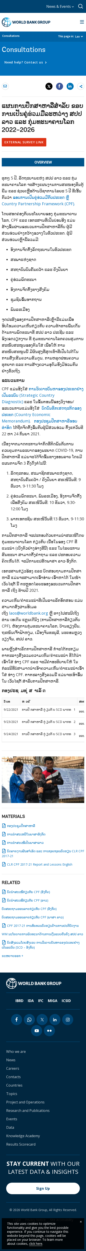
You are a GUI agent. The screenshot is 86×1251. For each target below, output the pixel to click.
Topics (11, 1093)
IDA (31, 1000)
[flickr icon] (49, 1030)
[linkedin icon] (54, 1019)
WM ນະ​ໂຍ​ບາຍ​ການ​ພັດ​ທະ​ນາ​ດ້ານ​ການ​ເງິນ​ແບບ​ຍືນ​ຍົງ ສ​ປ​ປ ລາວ (42, 934)
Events (11, 1119)
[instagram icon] (67, 1019)
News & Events (59, 6)
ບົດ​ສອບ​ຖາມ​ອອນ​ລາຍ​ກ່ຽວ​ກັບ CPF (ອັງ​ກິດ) (29, 909)
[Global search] (80, 6)
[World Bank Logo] (26, 22)
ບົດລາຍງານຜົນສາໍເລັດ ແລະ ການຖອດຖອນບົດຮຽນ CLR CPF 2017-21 (43, 853)
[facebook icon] (16, 1019)
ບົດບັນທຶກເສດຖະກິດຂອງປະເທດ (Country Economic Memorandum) (42, 414)
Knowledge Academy (23, 1135)
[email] (5, 86)
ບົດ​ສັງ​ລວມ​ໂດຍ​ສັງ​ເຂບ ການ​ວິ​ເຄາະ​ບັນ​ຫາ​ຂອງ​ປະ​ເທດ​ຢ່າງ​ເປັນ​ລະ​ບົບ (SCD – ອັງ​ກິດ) (41, 944)
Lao (77, 36)
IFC (40, 1000)
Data (10, 1127)
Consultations (11, 36)
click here (35, 1243)
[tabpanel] (43, 460)
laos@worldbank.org (28, 613)
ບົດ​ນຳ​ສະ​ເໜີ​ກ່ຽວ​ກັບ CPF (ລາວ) (27, 900)
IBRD (19, 1000)
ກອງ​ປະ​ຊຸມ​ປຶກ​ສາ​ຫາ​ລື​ (21, 826)
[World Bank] (33, 983)
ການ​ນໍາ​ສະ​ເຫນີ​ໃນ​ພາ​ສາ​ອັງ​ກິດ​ (26, 834)
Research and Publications (28, 1110)
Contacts (13, 1076)
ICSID (66, 1000)
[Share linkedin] (70, 86)
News (10, 1060)
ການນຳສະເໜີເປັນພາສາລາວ (25, 843)
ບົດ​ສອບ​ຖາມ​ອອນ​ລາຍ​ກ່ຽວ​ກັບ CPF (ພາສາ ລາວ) (33, 917)
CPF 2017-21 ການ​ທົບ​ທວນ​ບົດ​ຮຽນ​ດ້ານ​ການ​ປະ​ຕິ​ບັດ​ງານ (43, 925)
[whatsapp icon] (29, 1019)
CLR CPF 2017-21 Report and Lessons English (39, 864)
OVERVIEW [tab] (43, 162)
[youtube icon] (36, 1030)
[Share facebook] (59, 86)
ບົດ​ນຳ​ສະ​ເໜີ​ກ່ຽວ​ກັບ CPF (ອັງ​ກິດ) (28, 892)
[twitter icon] (42, 1019)
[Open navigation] (82, 22)
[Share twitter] (49, 86)
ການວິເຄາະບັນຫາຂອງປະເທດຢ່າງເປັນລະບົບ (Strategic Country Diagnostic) (43, 395)
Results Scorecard (21, 1144)
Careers (12, 1068)
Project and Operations (25, 1102)
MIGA (52, 1000)
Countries (14, 1085)
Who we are (16, 1051)
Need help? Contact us (24, 62)
